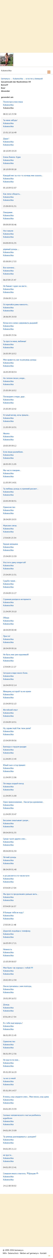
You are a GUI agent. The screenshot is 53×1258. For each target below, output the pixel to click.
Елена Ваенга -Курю (12, 157)
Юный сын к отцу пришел (14, 765)
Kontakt (43, 1253)
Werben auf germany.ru (29, 1253)
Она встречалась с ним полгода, (17, 986)
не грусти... (8, 1155)
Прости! (6, 636)
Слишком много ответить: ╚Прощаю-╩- (21, 1173)
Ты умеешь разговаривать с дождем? (19, 1136)
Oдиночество (9, 507)
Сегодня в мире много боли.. (15, 673)
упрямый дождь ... (11, 249)
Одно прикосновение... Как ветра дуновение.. (23, 802)
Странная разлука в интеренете (17, 599)
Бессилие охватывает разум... (16, 820)
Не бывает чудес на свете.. (15, 286)
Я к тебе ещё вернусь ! (13, 1023)
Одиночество (9, 1041)
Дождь (6, 1004)
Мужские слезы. (10, 525)
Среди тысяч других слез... (14, 838)
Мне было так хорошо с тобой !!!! (18, 967)
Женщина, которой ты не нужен (17, 691)
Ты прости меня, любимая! (14, 341)
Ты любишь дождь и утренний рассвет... (20, 488)
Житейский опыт (10, 709)
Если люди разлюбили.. (13, 452)
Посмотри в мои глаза (13, 101)
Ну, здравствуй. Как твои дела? (17, 728)
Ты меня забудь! (10, 120)
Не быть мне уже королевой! (16, 654)
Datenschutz (13, 1253)
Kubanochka (18, 78)
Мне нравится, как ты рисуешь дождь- (20, 359)
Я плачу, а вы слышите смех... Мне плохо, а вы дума (26, 1096)
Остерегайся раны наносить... (16, 304)
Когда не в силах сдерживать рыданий (20, 323)
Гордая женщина (10, 544)
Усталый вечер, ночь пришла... (16, 415)
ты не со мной (9, 1078)
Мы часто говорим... (12, 470)
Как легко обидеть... (12, 194)
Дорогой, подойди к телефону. (17, 931)
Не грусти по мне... (11, 1060)
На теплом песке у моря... (14, 378)
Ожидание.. (8, 212)
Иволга (6, 433)
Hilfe (5, 1253)
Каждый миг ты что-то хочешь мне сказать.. (22, 175)
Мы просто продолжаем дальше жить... (20, 894)
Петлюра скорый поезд (13, 783)
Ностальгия (8, 230)
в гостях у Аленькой (34, 78)
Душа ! (6, 138)
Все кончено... (9, 267)
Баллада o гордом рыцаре (14, 746)
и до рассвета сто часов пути (16, 875)
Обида (6, 617)
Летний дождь (9, 857)
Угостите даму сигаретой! (14, 562)
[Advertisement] (26, 26)
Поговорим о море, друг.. (14, 396)
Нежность (7, 949)
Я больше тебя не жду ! (13, 912)
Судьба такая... (9, 580)
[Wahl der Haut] (48, 1256)
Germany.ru (5, 78)
